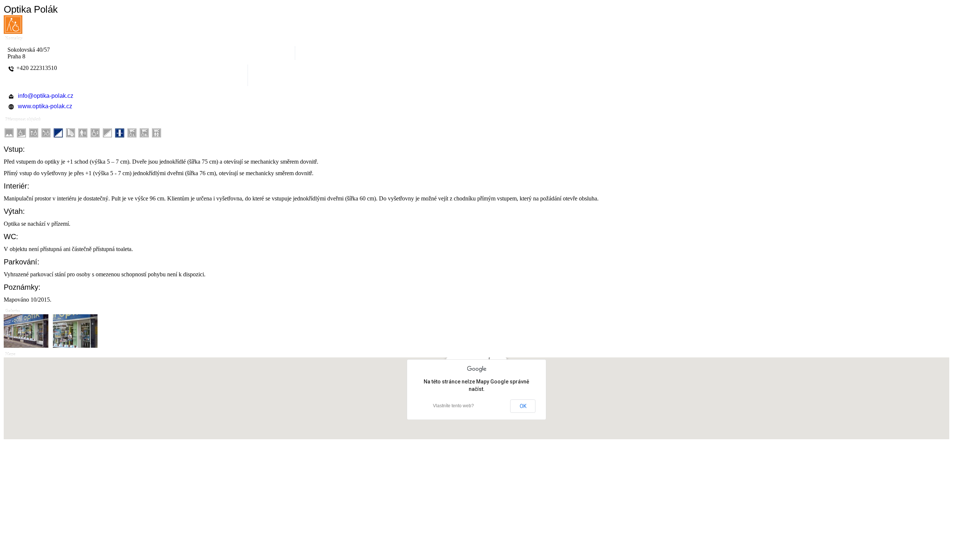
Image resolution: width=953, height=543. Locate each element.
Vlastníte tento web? (453, 405)
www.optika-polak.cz (45, 106)
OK (523, 406)
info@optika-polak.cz (45, 96)
